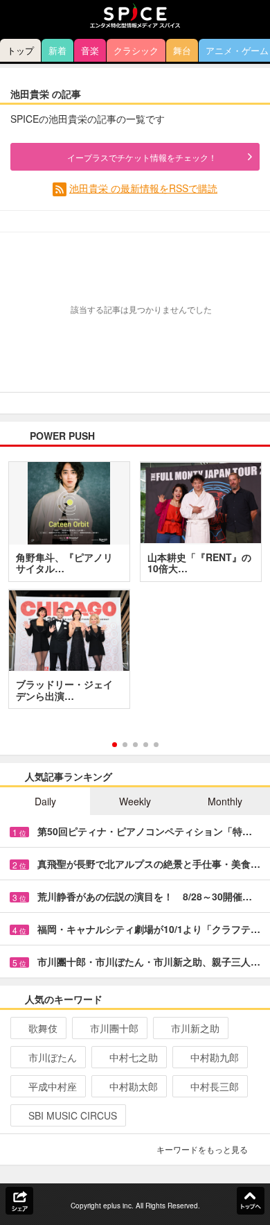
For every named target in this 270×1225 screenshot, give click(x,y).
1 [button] (114, 744)
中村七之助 (133, 1057)
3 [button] (135, 744)
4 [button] (145, 744)
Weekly (135, 801)
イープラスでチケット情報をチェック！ (142, 157)
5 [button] (156, 744)
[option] (135, 590)
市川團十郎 (114, 1028)
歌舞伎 (42, 1028)
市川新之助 (195, 1028)
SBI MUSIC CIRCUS (72, 1115)
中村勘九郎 (214, 1057)
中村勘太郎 (133, 1086)
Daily (45, 801)
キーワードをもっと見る (202, 1149)
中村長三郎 (214, 1086)
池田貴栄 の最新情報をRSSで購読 (143, 188)
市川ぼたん (52, 1057)
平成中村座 (52, 1086)
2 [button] (125, 744)
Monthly (225, 801)
